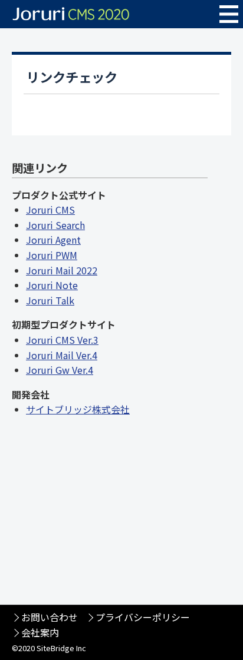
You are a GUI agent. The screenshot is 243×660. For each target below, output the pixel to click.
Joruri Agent (53, 240)
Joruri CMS (50, 210)
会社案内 (40, 632)
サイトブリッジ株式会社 (78, 409)
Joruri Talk (50, 300)
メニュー (229, 14)
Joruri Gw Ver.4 (59, 370)
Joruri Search (55, 225)
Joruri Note (52, 285)
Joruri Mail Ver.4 (61, 355)
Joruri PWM (51, 255)
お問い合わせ (49, 617)
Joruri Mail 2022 (61, 270)
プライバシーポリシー (143, 617)
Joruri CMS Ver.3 (62, 340)
